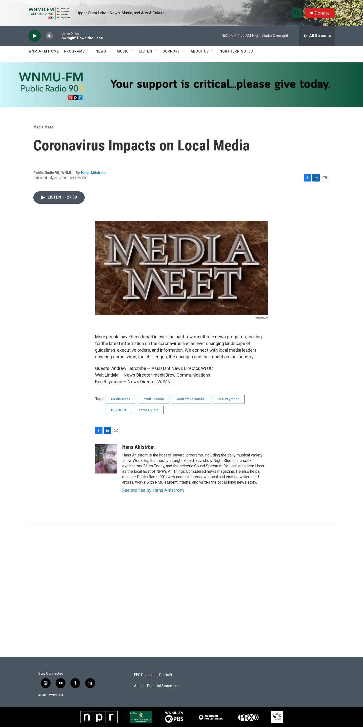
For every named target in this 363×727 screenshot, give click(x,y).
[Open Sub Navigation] (89, 51)
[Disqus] (181, 590)
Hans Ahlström (93, 172)
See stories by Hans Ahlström (153, 490)
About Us (200, 51)
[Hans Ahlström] (106, 458)
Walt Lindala (154, 399)
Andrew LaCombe (191, 399)
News (101, 51)
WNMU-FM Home (43, 51)
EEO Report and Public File (154, 675)
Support (171, 51)
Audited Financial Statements (157, 686)
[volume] (49, 35)
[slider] (57, 35)
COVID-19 (118, 410)
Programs (74, 51)
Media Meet (43, 127)
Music (123, 51)
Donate (322, 13)
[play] (35, 36)
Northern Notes (236, 51)
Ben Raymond (229, 399)
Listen (145, 51)
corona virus (149, 410)
